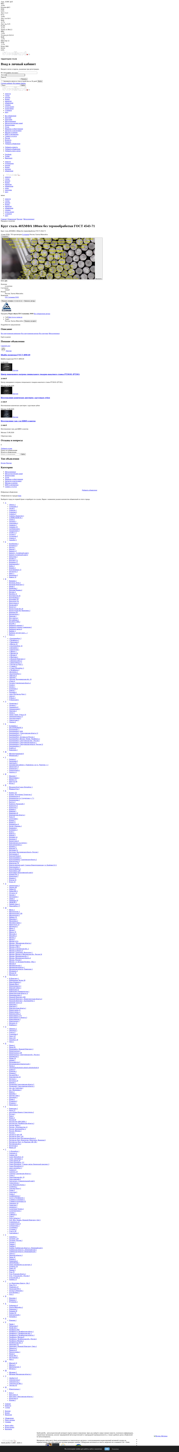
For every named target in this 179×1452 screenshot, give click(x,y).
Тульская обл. (14, 1277)
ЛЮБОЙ (13, 902)
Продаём (8, 118)
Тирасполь (13, 1261)
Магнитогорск (15, 913)
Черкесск (13, 1350)
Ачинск (12, 538)
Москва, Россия (15, 960)
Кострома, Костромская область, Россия (23, 852)
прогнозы (8, 190)
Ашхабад (13, 540)
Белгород (13, 560)
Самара (13, 1155)
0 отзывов (25, 234)
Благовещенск (15, 570)
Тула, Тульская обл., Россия (19, 1276)
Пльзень (12, 1073)
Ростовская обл (15, 1144)
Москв (12, 939)
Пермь (12, 1058)
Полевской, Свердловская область (21, 1086)
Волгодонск (14, 603)
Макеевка (13, 919)
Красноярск (14, 871)
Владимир (13, 599)
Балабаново (14, 544)
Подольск (13, 1081)
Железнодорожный (16, 753)
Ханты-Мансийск (16, 1307)
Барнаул (13, 551)
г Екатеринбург (15, 638)
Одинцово (13, 1034)
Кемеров (12, 811)
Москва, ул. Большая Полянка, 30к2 (22, 962)
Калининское (14, 800)
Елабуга (12, 748)
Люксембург (14, 906)
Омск (12, 1036)
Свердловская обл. (16, 1177)
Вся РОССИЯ (14, 622)
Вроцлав (12, 616)
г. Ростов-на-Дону (16, 664)
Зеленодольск (14, 770)
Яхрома (12, 1400)
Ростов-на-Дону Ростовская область (22, 1138)
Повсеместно (15, 1077)
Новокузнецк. (14, 1012)
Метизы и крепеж (11, 132)
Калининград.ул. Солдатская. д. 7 (21, 798)
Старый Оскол (15, 1224)
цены (7, 188)
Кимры (12, 820)
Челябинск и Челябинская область (21, 1335)
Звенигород (14, 766)
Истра (12, 783)
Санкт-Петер (14, 1160)
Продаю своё (14, 1095)
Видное (12, 592)
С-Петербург (14, 1151)
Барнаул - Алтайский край (19, 553)
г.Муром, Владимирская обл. (20, 679)
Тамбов (12, 1246)
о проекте (8, 110)
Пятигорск (13, 1105)
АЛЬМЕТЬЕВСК (15, 518)
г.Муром (12, 677)
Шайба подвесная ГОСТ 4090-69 (15, 355)
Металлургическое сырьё (14, 123)
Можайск (13, 936)
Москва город (15, 945)
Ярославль (13, 1395)
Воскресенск (14, 614)
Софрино (13, 1214)
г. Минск (13, 651)
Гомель (12, 690)
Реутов (12, 1114)
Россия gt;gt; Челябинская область (21, 1123)
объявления (9, 103)
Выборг (12, 631)
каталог (7, 97)
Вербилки (13, 588)
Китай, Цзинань (15, 826)
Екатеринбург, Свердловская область (22, 742)
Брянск (12, 577)
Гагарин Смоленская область (20, 683)
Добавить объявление (12, 144)
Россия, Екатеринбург (17, 1129)
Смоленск (13, 1203)
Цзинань (12, 1320)
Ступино (13, 1229)
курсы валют (9, 107)
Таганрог (14, 1238)
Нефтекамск (14, 989)
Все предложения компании (11, 333)
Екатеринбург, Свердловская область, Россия (26, 744)
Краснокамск (14, 867)
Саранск (12, 1170)
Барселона (13, 557)
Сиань (12, 1194)
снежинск (13, 1207)
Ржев (11, 1116)
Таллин (12, 1242)
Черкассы (13, 1348)
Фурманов (13, 1302)
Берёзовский (14, 564)
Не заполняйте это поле (9, 73)
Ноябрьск (13, 1025)
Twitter (7, 156)
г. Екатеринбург (15, 646)
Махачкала (13, 926)
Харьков (13, 1311)
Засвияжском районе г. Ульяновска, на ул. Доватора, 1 (28, 765)
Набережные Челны (17, 980)
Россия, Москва (15, 1131)
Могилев (13, 934)
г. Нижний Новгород (17, 659)
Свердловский (15, 1179)
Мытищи (13, 975)
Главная (3, 219)
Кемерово (13, 813)
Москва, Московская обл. (18, 956)
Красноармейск (15, 858)
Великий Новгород (16, 584)
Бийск (12, 566)
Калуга (12, 802)
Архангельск (14, 531)
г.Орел (12, 681)
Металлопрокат (10, 121)
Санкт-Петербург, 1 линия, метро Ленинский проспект (29, 1164)
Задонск (12, 759)
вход (6, 112)
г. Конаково (13, 648)
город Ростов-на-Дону (17, 694)
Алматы (12, 514)
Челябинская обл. (16, 1343)
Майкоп (13, 917)
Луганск (13, 893)
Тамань (12, 1244)
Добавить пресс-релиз (13, 151)
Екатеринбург (16, 731)
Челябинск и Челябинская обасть (21, 1331)
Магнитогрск (14, 915)
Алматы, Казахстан (16, 516)
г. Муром (13, 655)
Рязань (12, 1147)
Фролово (13, 1298)
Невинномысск (15, 986)
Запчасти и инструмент (13, 131)
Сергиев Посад (15, 1188)
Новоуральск (14, 1021)
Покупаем (8, 119)
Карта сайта (9, 1425)
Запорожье (13, 761)
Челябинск (14, 1330)
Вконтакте (8, 158)
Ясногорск (13, 1398)
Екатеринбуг (14, 729)
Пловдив (13, 1071)
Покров (12, 1082)
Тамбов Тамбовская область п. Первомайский (26, 1248)
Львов (12, 898)
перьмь (12, 1060)
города (12, 696)
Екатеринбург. (14, 746)
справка (8, 105)
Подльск (12, 1079)
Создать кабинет (7, 83)
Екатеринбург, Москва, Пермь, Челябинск (24, 739)
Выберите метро (15, 629)
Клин (11, 832)
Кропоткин (13, 876)
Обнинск (13, 1028)
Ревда (12, 1110)
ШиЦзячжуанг (15, 1367)
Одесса (12, 1032)
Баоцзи (12, 549)
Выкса (12, 635)
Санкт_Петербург (16, 1159)
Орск (11, 1041)
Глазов (12, 685)
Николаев (13, 1004)
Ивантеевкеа (14, 778)
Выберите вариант (16, 625)
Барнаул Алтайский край (18, 555)
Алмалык (13, 512)
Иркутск (13, 781)
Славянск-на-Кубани (17, 1201)
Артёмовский (14, 529)
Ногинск (13, 1023)
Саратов (13, 1172)
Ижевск (13, 780)
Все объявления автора (42, 314)
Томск (12, 1268)
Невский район (15, 988)
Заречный (13, 763)
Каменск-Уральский (17, 804)
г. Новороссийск (15, 661)
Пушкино (13, 1101)
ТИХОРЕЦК (14, 1263)
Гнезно (12, 687)
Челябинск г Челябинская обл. (20, 1333)
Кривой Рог (14, 874)
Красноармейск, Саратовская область (23, 859)
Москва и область (16, 950)
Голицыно (13, 688)
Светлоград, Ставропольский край (22, 1181)
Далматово (13, 703)
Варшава (13, 581)
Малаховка (13, 921)
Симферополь (14, 1196)
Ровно (12, 1118)
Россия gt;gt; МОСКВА (18, 1121)
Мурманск (13, 971)
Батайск (12, 558)
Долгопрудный (15, 718)
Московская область (17, 967)
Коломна (13, 837)
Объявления (11, 219)
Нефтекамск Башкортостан (19, 991)
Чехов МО (13, 1356)
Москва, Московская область (20, 958)
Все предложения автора (30, 333)
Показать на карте (30, 321)
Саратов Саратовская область (20, 1173)
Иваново (13, 776)
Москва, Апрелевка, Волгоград (21, 952)
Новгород (13, 1006)
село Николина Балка (17, 1185)
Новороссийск (15, 1014)
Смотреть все (5, 346)
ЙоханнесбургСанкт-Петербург (21, 787)
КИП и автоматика (11, 134)
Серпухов (13, 1192)
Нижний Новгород (17, 997)
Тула (11, 1272)
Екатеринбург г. (15, 735)
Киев (12, 817)
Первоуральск (15, 1053)
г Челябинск (14, 640)
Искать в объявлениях (8, 452)
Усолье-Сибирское (16, 1290)
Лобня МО (13, 891)
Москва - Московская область (20, 943)
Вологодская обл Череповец (19, 610)
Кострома (13, 850)
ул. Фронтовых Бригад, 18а (19, 1283)
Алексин (13, 510)
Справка (8, 1422)
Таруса (12, 1253)
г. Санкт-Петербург (16, 668)
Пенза (12, 1047)
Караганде (13, 807)
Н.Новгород (14, 978)
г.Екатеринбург (15, 674)
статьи (7, 95)
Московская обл (15, 965)
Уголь (7, 127)
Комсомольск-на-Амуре (18, 843)
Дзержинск (13, 707)
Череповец (14, 1344)
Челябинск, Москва (16, 1337)
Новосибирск (15, 1015)
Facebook (8, 154)
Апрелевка (13, 523)
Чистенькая (13, 1357)
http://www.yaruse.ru (15, 317)
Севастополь (14, 1183)
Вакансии (8, 1415)
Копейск (12, 846)
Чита (11, 1359)
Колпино (13, 839)
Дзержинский (14, 709)
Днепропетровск (16, 716)
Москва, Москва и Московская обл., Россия (25, 954)
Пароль (3, 77)
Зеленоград (13, 768)
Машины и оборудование (14, 129)
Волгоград (14, 601)
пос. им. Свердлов (16, 1088)
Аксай (12, 508)
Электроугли (14, 1382)
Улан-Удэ (13, 1285)
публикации (9, 163)
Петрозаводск (14, 1062)
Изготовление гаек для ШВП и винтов (18, 421)
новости (8, 94)
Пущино (12, 1103)
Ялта (11, 1393)
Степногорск (14, 1225)
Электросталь (14, 1380)
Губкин (12, 698)
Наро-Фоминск (15, 982)
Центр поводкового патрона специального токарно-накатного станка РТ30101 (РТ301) (40, 374)
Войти (40, 81)
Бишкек (12, 568)
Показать (24, 79)
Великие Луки (15, 583)
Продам (19, 219)
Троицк (12, 1270)
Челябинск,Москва (16, 1341)
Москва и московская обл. (19, 949)
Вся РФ (12, 623)
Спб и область (14, 1218)
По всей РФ (14, 1075)
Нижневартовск (15, 995)
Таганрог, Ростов (15, 1240)
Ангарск (12, 521)
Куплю (3, 463)
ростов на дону (15, 1134)
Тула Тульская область (17, 1274)
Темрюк (12, 1259)
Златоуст (12, 772)
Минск (12, 932)
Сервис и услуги (11, 136)
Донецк (12, 722)
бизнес (7, 99)
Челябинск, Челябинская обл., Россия (23, 1339)
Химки (12, 1313)
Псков (12, 1099)
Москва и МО (14, 947)
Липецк (13, 887)
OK (107, 1449)
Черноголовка (14, 1352)
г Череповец (14, 642)
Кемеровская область (17, 815)
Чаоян (12, 1324)
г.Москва (13, 675)
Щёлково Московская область (20, 1374)
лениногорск (14, 885)
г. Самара (13, 666)
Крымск (12, 878)
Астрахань (13, 536)
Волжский (13, 605)
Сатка (12, 1175)
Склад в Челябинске (17, 1198)
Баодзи (12, 547)
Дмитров (13, 711)
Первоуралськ (14, 1051)
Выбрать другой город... (18, 633)
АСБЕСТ (13, 532)
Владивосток (14, 596)
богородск (13, 571)
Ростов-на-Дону (16, 1136)
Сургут (12, 1231)
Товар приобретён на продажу (20, 1264)
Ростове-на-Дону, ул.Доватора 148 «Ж (23, 1142)
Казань (13, 793)
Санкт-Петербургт (16, 1166)
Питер (12, 1066)
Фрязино (13, 1300)
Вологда (12, 607)
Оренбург (13, 1040)
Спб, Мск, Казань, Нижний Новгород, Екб (25, 1220)
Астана (12, 534)
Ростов (12, 1133)
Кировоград (14, 824)
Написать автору (29, 301)
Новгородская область (17, 1008)
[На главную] (16, 55)
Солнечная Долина (16, 1209)
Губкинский (14, 700)
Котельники (14, 854)
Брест (11, 573)
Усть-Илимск (14, 1292)
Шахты (12, 1365)
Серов (12, 1190)
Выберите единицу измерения (20, 627)
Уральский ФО (15, 1289)
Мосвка (12, 937)
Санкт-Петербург (16, 1162)
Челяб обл (13, 1328)
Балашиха (13, 545)
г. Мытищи (13, 657)
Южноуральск (14, 1389)
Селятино (13, 1186)
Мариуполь (14, 924)
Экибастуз (13, 1378)
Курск (12, 882)
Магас (12, 910)
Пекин (12, 1045)
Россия (7, 138)
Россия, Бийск (14, 1125)
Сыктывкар (14, 1233)
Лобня (12, 889)
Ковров (12, 835)
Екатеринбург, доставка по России (22, 737)
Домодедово (14, 720)
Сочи (11, 1216)
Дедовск (12, 705)
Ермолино (13, 750)
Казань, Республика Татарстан (20, 794)
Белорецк (13, 562)
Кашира (12, 809)
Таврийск (13, 1237)
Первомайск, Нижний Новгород (21, 1049)
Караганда (13, 806)
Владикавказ (14, 597)
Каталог (8, 1411)
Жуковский (13, 755)
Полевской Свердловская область (21, 1084)
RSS (19, 496)
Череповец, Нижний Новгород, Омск (23, 1346)
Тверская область (15, 1255)
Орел (12, 1038)
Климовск (13, 830)
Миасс (12, 928)
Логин (3, 75)
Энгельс (13, 1385)
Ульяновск (14, 1287)
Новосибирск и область (18, 1017)
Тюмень (13, 1279)
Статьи (7, 1407)
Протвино (13, 1097)
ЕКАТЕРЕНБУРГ (16, 727)
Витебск (13, 594)
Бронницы (13, 575)
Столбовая (13, 1227)
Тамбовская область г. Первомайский (23, 1250)
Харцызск (13, 1309)
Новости (8, 1405)
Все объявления (10, 116)
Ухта (11, 1294)
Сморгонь (13, 1205)
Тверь (12, 1257)
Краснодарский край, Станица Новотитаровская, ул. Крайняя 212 (33, 865)
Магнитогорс (14, 911)
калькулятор (9, 108)
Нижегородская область (18, 993)
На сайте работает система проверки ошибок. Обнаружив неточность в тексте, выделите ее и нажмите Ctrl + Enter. (89, 1442)
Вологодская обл (16, 609)
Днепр (12, 713)
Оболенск (13, 1030)
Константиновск (15, 845)
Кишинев (13, 828)
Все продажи (43, 333)
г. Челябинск (14, 670)
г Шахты (13, 644)
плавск (12, 1069)
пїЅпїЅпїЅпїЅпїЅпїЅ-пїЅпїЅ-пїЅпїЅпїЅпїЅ (24, 1068)
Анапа (12, 519)
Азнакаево (13, 506)
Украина (8, 142)
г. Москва (13, 653)
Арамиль (13, 525)
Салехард (13, 1153)
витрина (8, 169)
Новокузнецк (15, 1010)
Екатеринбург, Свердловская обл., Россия (24, 740)
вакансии (8, 101)
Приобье (12, 1094)
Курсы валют (9, 1427)
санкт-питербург (15, 1168)
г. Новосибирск (15, 662)
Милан (12, 930)
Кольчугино (14, 841)
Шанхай (13, 1363)
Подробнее (115, 1449)
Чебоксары (13, 1326)
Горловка (13, 692)
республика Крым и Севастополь (21, 1112)
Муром (12, 973)
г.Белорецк (13, 672)
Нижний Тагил (15, 1002)
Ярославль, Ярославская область (21, 1396)
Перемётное (14, 1056)
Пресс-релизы (10, 1420)
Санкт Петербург (16, 1157)
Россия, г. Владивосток (18, 1127)
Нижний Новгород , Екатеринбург (22, 1001)
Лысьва (12, 895)
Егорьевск (13, 726)
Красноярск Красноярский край (21, 872)
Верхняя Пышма (15, 590)
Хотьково (13, 1316)
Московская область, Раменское (21, 969)
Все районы (14, 620)
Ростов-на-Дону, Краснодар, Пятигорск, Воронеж (27, 1140)
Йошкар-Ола (14, 789)
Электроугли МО (15, 1383)
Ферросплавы (10, 125)
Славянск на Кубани (17, 1199)
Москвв (12, 963)
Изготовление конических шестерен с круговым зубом (25, 398)
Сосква (12, 1212)
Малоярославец (15, 923)
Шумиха (12, 1369)
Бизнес (7, 1413)
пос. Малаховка (15, 1090)
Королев (13, 848)
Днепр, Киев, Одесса (17, 714)
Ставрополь (14, 1222)
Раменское (13, 1108)
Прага (12, 1092)
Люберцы (13, 900)
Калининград (14, 796)
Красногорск (14, 861)
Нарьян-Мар (14, 984)
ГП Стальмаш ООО (12, 297)
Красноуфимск (15, 869)
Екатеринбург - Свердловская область (23, 733)
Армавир (13, 527)
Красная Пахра (15, 856)
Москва (13, 941)
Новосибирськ (15, 1019)
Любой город (14, 904)
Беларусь (8, 140)
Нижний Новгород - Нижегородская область (25, 999)
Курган (12, 880)
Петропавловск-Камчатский (19, 1064)
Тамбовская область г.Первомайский (22, 1251)
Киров (12, 822)
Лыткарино (13, 897)
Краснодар (14, 863)
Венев (12, 586)
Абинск (12, 505)
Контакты (8, 1429)
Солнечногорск (15, 1211)
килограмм (13, 819)
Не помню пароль (19, 83)
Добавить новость (11, 147)
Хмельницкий (14, 1315)
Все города (13, 618)
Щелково (13, 1372)
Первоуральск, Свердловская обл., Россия (24, 1055)
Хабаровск (13, 1305)
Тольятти (13, 1266)
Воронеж (13, 612)
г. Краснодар (14, 649)
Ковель (12, 833)
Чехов (12, 1354)
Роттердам (13, 1146)
